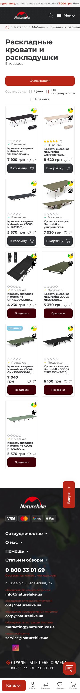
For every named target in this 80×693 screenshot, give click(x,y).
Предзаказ (22, 313)
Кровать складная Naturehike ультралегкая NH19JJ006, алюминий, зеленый (57, 224)
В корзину (18, 168)
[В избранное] (29, 160)
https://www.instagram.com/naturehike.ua (15, 648)
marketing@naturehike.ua (30, 627)
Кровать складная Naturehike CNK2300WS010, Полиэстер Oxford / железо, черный (21, 296)
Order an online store (32, 668)
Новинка (42, 99)
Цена (38, 91)
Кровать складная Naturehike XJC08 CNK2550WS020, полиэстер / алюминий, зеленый (20, 369)
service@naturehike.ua (26, 638)
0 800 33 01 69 (25, 570)
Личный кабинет (32, 684)
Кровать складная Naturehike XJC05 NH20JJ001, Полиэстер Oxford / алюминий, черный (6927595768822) (21, 224)
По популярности (63, 91)
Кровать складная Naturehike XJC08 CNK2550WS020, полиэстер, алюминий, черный (58, 369)
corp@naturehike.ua (24, 616)
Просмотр (22, 122)
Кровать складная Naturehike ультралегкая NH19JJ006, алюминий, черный (21, 151)
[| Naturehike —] (21, 15)
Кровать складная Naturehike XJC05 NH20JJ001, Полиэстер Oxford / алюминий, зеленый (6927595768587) (21, 445)
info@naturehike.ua (23, 594)
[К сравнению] (34, 160)
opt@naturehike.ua (23, 605)
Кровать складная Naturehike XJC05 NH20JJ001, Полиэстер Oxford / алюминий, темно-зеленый (58, 296)
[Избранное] (59, 684)
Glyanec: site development (39, 663)
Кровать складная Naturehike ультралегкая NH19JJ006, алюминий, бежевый (57, 151)
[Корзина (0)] (73, 684)
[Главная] (7, 27)
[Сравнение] (45, 684)
